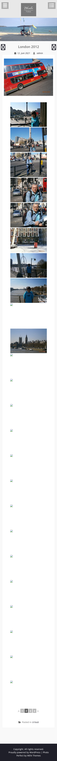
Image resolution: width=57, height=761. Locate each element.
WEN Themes (34, 755)
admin (40, 53)
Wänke (28, 8)
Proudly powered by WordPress (24, 752)
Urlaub (35, 722)
